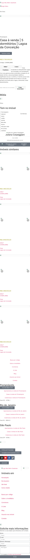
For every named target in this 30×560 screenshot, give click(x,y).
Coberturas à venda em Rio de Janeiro (15, 417)
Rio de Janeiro (5, 481)
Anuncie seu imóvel (15, 377)
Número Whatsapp (5, 541)
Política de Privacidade (14, 554)
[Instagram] (2, 458)
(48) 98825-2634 (24, 144)
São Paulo (4, 484)
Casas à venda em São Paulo (15, 431)
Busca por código (15, 360)
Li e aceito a (11, 554)
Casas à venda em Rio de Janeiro (15, 414)
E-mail (1, 537)
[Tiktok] (13, 458)
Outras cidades (5, 488)
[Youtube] (5, 458)
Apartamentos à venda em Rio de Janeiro (15, 411)
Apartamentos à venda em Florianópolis (15, 391)
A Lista (15, 370)
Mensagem (3, 545)
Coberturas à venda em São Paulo (15, 435)
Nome (1, 533)
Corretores (15, 367)
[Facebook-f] (9, 458)
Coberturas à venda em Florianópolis (15, 397)
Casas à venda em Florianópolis (15, 394)
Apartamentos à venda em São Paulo (15, 428)
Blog (15, 373)
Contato (15, 380)
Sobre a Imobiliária (15, 363)
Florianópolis (5, 477)
